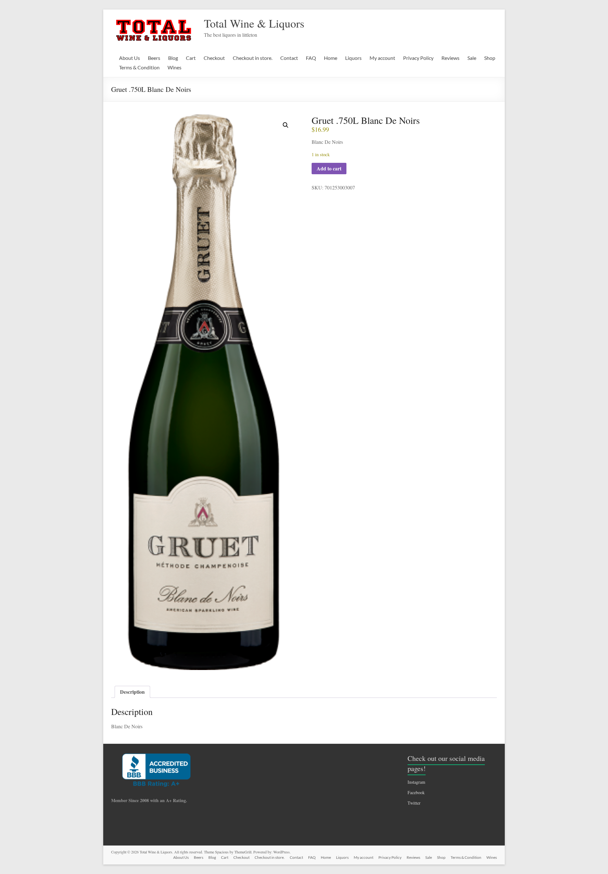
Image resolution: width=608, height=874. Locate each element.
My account (382, 58)
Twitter (414, 803)
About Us (129, 58)
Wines (174, 67)
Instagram (416, 782)
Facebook (416, 792)
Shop (489, 58)
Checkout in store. (252, 58)
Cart (191, 58)
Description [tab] (132, 691)
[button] (285, 125)
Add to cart (329, 168)
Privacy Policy (418, 58)
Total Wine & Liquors (254, 23)
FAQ (311, 58)
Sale (471, 58)
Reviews (450, 58)
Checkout (214, 58)
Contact (289, 58)
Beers (154, 58)
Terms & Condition (139, 67)
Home (330, 58)
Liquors (353, 58)
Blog (173, 58)
